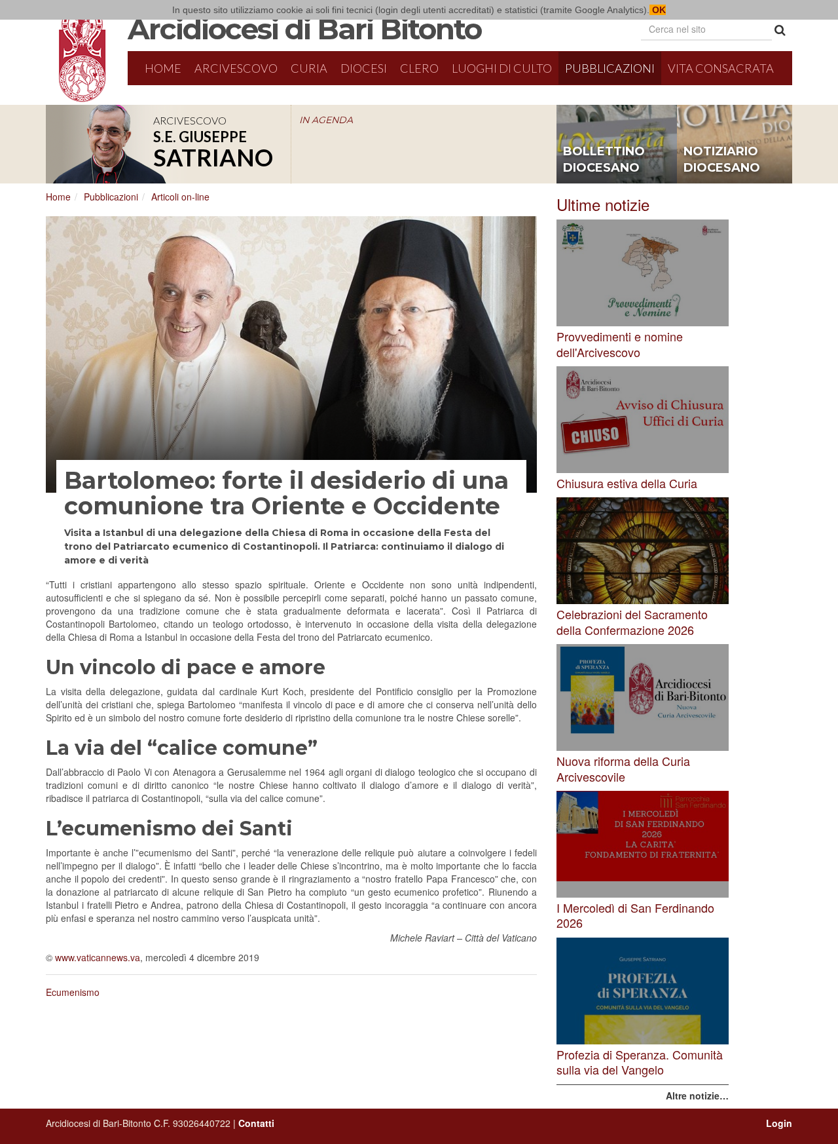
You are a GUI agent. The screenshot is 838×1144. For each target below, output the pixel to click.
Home (163, 68)
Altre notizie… (697, 1095)
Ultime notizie (602, 204)
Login (779, 1123)
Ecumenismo (73, 992)
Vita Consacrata (721, 68)
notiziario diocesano (721, 160)
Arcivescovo (236, 68)
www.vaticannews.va (97, 957)
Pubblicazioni (610, 68)
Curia (309, 68)
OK (657, 10)
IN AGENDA (326, 120)
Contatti (256, 1123)
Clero (419, 68)
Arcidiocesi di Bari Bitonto (304, 29)
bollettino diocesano (604, 160)
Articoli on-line (180, 196)
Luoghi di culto (502, 68)
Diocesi (363, 68)
